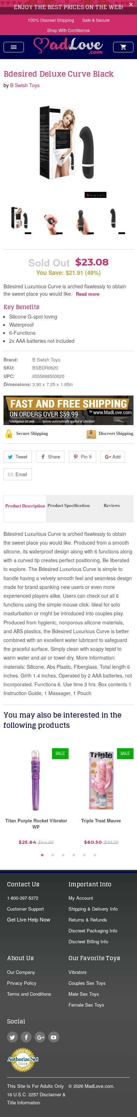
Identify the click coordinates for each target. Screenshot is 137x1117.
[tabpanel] (36, 799)
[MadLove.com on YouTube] (53, 1037)
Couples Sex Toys (87, 983)
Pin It (86, 456)
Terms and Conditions (29, 993)
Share (54, 456)
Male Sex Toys (83, 993)
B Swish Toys (25, 85)
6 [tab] (94, 855)
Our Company (21, 972)
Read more (87, 293)
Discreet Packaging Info (92, 930)
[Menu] (14, 47)
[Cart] (123, 47)
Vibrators (77, 972)
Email (21, 474)
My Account (80, 897)
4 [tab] (73, 855)
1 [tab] (42, 855)
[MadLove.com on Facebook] (26, 1037)
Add (116, 456)
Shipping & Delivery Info (93, 908)
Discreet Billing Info (88, 941)
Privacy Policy (22, 983)
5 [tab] (84, 855)
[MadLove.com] (68, 52)
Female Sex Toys (86, 1004)
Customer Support (25, 908)
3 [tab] (63, 855)
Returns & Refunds (87, 919)
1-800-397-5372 (22, 897)
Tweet (21, 456)
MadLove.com (99, 1086)
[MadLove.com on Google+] (39, 1037)
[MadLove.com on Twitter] (12, 1037)
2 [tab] (52, 855)
